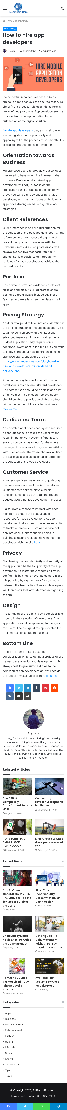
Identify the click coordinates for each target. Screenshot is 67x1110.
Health (9, 1041)
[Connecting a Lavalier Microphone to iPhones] (49, 786)
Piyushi (11, 51)
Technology (21, 20)
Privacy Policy (19, 1096)
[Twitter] (19, 688)
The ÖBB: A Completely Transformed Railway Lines (17, 804)
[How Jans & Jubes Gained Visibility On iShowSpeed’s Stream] (17, 966)
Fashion (9, 1035)
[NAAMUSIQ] (18, 8)
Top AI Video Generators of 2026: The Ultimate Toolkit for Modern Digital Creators (17, 897)
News (8, 1053)
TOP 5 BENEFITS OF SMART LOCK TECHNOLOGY (15, 842)
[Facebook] (10, 688)
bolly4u (39, 542)
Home (9, 20)
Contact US (49, 1096)
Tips (7, 1070)
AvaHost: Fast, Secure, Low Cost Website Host (47, 981)
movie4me (10, 409)
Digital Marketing (15, 1024)
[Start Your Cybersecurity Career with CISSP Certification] (49, 878)
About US (34, 1096)
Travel (8, 1075)
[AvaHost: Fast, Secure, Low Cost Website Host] (49, 966)
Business (10, 1018)
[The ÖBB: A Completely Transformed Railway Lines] (17, 786)
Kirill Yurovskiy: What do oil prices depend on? (49, 842)
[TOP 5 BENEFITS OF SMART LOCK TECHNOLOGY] (17, 827)
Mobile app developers (18, 130)
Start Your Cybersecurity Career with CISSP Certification (47, 896)
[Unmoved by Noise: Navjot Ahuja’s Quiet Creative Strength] (17, 924)
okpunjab (52, 675)
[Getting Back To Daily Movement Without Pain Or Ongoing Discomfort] (49, 924)
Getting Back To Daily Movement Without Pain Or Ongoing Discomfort (49, 941)
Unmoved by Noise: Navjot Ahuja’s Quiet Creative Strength (17, 939)
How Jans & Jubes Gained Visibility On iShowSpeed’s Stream (16, 983)
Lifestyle (10, 1047)
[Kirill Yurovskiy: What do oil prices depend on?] (49, 827)
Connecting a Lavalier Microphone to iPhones (49, 802)
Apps (8, 1013)
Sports (9, 1058)
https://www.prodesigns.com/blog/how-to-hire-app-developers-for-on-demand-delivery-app (31, 366)
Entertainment (13, 1030)
